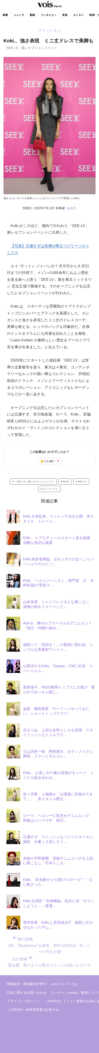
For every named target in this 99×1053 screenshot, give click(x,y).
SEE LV (82, 481)
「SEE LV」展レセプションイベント (34, 481)
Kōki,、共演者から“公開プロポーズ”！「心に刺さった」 (58, 882)
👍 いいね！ (49, 461)
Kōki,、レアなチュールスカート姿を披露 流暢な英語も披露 (58, 540)
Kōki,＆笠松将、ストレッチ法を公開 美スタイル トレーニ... (58, 518)
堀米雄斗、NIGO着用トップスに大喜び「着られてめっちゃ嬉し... (59, 689)
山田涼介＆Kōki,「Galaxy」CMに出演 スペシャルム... (58, 668)
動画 (32, 15)
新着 (5, 15)
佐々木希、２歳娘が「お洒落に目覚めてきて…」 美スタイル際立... (58, 796)
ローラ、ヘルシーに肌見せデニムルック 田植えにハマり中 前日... (58, 818)
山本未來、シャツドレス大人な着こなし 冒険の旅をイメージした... (58, 604)
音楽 (64, 15)
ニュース (19, 15)
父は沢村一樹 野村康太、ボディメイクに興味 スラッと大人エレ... (58, 754)
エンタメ (78, 15)
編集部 (71, 208)
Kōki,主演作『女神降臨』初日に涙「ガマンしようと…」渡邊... (58, 903)
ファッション (49, 30)
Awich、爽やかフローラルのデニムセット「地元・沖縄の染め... (57, 625)
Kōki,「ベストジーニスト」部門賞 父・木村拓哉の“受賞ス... (58, 583)
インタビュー (49, 15)
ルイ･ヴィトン (50, 489)
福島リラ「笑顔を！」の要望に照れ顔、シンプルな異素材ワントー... (58, 647)
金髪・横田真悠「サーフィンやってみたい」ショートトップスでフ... (56, 711)
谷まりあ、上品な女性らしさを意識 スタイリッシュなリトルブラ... (58, 732)
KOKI (66, 481)
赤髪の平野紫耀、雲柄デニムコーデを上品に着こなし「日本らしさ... (58, 860)
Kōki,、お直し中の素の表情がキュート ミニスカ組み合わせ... (58, 775)
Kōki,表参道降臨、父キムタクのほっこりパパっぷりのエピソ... (58, 561)
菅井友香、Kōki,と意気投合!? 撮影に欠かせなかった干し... (58, 925)
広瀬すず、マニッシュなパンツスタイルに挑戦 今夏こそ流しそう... (58, 839)
